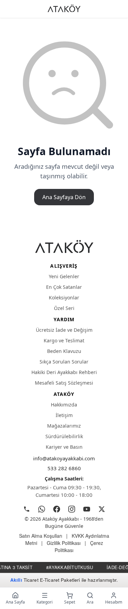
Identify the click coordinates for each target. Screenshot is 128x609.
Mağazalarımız (64, 425)
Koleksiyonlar (64, 297)
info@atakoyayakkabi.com (64, 458)
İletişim (64, 415)
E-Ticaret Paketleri (60, 580)
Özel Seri (64, 308)
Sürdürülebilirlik (64, 436)
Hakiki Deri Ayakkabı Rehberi (64, 372)
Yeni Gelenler (64, 276)
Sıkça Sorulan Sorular (64, 361)
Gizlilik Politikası (64, 542)
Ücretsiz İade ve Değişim (64, 330)
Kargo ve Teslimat (64, 340)
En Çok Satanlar (64, 287)
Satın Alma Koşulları (40, 535)
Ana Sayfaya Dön (64, 197)
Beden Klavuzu (64, 351)
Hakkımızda (64, 404)
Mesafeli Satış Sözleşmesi (64, 383)
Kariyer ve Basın (64, 447)
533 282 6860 (64, 468)
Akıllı (16, 580)
